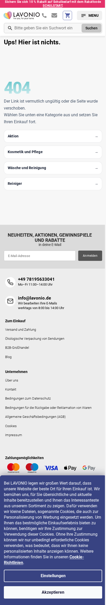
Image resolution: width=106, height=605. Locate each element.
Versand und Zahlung (20, 329)
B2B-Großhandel (17, 348)
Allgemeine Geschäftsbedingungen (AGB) (35, 417)
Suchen (91, 28)
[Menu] (89, 15)
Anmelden (90, 256)
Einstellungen (53, 575)
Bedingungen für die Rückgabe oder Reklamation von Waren (48, 408)
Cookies (11, 426)
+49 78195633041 (36, 279)
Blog (8, 357)
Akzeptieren (53, 592)
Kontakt (10, 389)
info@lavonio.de (34, 298)
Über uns (11, 380)
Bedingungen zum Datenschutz (28, 398)
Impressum (13, 435)
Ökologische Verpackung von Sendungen (34, 339)
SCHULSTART (52, 5)
